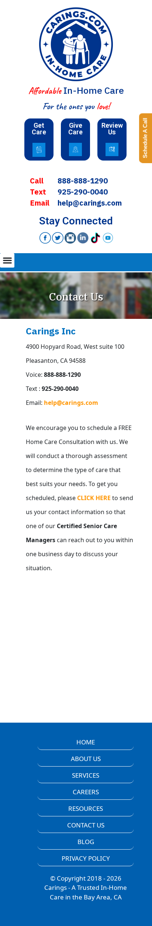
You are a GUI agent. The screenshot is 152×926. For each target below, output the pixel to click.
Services (85, 775)
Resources (85, 808)
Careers (86, 792)
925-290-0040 (83, 192)
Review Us (112, 128)
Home (85, 742)
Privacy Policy (86, 858)
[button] (7, 260)
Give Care (75, 128)
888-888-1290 (83, 181)
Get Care (39, 128)
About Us (86, 758)
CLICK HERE (94, 498)
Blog (85, 841)
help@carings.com (90, 203)
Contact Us (85, 825)
